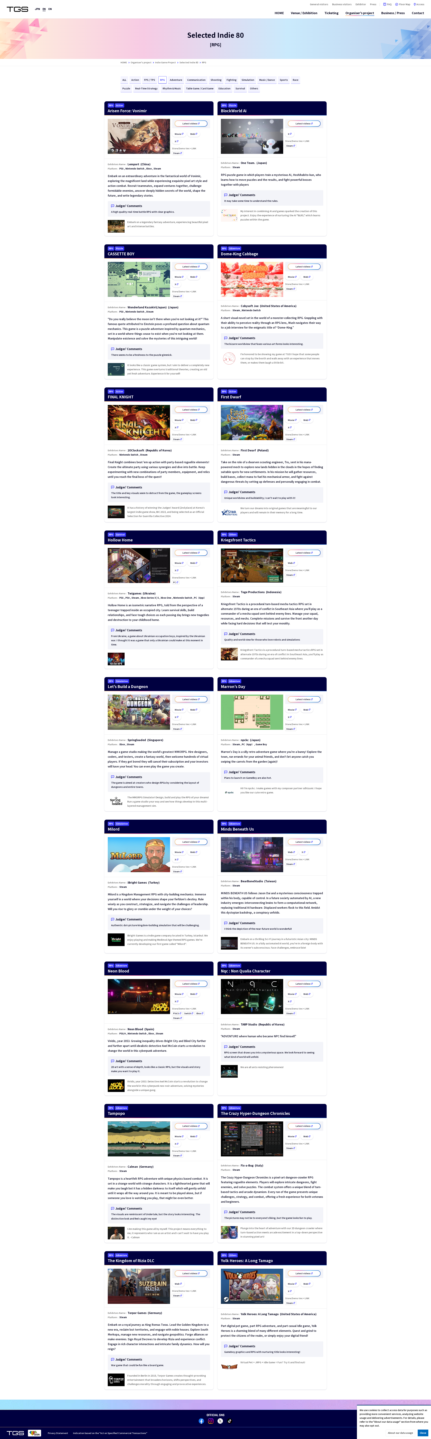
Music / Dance (267, 79)
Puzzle (126, 88)
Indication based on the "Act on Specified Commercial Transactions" (110, 1433)
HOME (279, 13)
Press (373, 4)
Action (135, 79)
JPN (37, 9)
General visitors (319, 4)
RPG (162, 79)
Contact (418, 13)
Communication (196, 79)
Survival (240, 88)
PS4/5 (178, 1013)
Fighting (232, 79)
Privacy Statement (58, 1433)
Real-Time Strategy (146, 88)
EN (44, 9)
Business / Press (393, 13)
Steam (178, 153)
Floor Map (404, 4)
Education (224, 88)
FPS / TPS (149, 79)
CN (50, 9)
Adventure (176, 79)
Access (420, 4)
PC (176, 582)
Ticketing (331, 13)
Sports (284, 79)
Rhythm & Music (172, 88)
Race (295, 79)
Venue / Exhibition (304, 13)
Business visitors (342, 4)
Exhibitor (361, 4)
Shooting (216, 79)
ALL (124, 79)
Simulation (248, 79)
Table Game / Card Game (199, 88)
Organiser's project (359, 13)
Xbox (200, 1013)
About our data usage (400, 1432)
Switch (189, 1013)
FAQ (389, 4)
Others (254, 88)
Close (423, 1432)
